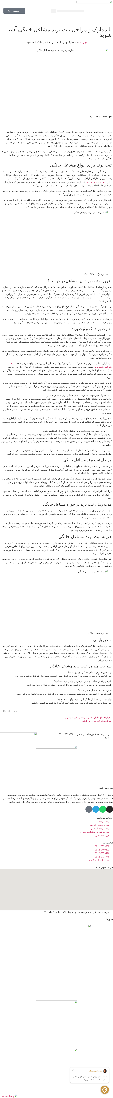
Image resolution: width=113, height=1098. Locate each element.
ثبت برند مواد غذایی (95, 182)
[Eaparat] (88, 809)
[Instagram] (109, 809)
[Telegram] (95, 809)
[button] (70, 11)
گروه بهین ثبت (106, 788)
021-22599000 (66, 734)
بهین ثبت (82, 42)
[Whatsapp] (102, 809)
